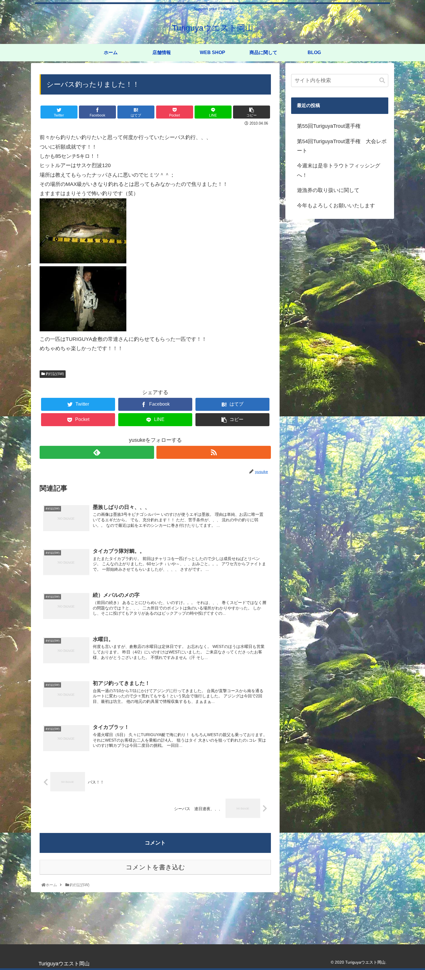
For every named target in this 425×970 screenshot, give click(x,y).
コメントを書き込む (155, 867)
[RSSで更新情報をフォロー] (213, 452)
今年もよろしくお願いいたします (336, 205)
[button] (382, 80)
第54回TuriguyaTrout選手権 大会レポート (342, 146)
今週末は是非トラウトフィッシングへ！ (338, 170)
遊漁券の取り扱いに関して (328, 190)
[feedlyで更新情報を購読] (97, 452)
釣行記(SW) (54, 374)
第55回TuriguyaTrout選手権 (329, 126)
